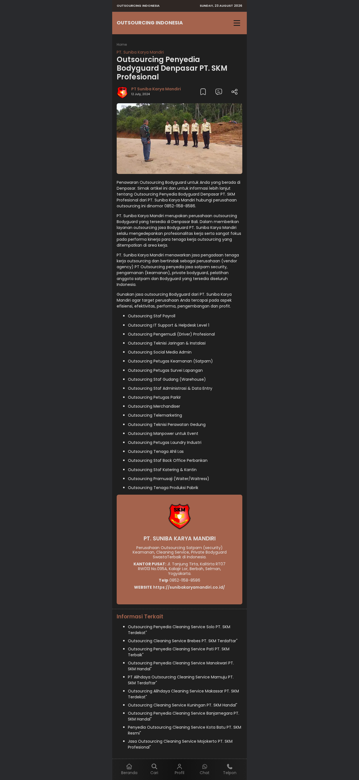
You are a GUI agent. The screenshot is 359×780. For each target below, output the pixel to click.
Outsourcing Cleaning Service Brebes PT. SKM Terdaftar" (183, 641)
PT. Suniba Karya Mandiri (140, 52)
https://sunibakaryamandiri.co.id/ (189, 587)
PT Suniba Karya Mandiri (156, 89)
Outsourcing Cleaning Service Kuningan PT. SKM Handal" (182, 705)
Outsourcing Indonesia (150, 22)
